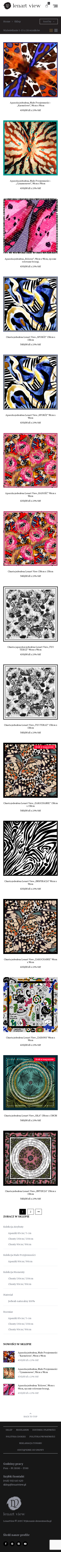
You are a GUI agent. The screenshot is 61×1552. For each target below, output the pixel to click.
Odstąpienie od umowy (30, 1450)
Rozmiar (8, 1311)
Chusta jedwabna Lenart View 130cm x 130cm (30, 571)
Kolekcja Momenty (14, 1272)
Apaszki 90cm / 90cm (20, 1261)
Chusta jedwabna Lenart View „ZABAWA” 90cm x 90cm (30, 1039)
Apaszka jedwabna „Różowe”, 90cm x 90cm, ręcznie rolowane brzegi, (30, 260)
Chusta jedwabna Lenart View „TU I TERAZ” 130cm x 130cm (30, 726)
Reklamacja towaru (30, 1443)
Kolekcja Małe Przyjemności (19, 1255)
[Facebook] (5, 1543)
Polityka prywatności (42, 1436)
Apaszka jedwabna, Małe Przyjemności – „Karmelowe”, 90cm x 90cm (30, 104)
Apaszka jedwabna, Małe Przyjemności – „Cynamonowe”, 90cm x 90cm (30, 182)
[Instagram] (18, 1543)
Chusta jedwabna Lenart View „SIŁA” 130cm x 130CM (30, 1115)
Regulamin (22, 1430)
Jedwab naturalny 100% (21, 1301)
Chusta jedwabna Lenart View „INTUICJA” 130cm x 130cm (30, 1192)
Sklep (9, 1430)
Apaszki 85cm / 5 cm (19, 1233)
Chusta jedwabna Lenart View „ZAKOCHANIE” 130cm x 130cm (30, 804)
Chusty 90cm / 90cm (19, 1244)
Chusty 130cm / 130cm (20, 1238)
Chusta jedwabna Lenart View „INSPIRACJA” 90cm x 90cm (30, 882)
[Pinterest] (12, 1543)
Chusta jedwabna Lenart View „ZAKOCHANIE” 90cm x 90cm (30, 961)
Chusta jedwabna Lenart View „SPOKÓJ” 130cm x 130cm (30, 338)
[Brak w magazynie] (30, 770)
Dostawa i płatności (43, 1430)
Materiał (8, 1294)
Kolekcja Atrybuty (13, 1226)
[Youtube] (25, 1543)
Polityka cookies (16, 1436)
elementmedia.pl (43, 1521)
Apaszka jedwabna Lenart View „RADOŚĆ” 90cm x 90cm (30, 495)
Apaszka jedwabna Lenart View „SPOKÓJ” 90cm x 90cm (30, 416)
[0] (46, 6)
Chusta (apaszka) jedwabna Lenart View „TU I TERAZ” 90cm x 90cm (30, 648)
